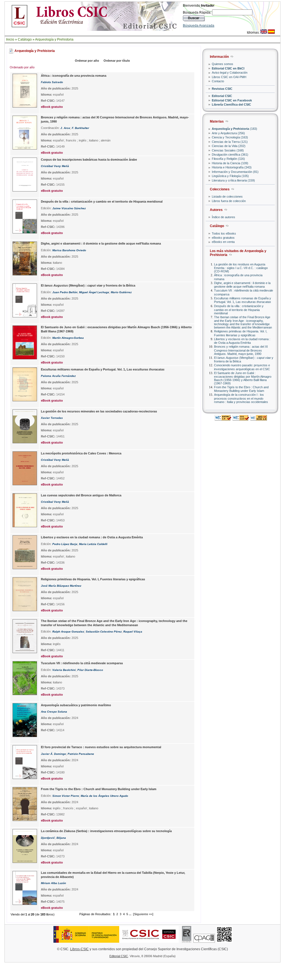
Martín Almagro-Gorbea (68, 337)
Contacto (218, 81)
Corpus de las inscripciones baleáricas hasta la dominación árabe (89, 159)
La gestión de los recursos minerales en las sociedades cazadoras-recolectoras (99, 411)
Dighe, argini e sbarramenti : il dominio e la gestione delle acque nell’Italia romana (242, 284)
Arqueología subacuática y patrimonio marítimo (76, 705)
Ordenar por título (117, 60)
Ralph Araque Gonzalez (68, 631)
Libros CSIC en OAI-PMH (229, 77)
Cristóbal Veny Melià (55, 166)
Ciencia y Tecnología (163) (230, 137)
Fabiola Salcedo (52, 82)
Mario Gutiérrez (121, 292)
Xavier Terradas (52, 417)
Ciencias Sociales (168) (228, 150)
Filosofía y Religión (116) (228, 158)
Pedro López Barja (64, 544)
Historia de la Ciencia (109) (230, 163)
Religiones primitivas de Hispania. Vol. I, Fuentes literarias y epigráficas (240, 333)
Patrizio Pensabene (81, 753)
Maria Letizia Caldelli (93, 544)
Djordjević (48, 837)
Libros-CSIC (79, 949)
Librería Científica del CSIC (231, 104)
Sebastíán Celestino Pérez (104, 631)
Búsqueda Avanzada (198, 26)
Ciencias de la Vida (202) (228, 146)
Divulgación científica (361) (230, 154)
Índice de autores (223, 217)
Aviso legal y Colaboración (229, 72)
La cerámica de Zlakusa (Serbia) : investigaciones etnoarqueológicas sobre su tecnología (106, 831)
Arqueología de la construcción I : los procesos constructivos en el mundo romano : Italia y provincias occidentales (241, 398)
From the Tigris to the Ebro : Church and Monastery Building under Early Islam (241, 388)
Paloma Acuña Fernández (58, 375)
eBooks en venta (223, 241)
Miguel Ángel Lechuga (94, 292)
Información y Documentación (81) (235, 171)
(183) (234, 128)
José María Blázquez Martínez (61, 585)
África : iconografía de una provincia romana (73, 75)
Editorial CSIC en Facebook (232, 100)
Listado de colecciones (227, 196)
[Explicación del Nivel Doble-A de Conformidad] (258, 419)
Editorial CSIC (222, 96)
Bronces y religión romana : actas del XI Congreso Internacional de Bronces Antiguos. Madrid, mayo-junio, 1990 (241, 350)
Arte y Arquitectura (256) (228, 133)
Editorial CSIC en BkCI (228, 68)
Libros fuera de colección (229, 201)
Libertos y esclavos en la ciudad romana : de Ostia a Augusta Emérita (242, 340)
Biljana (61, 837)
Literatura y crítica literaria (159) (233, 180)
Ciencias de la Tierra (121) (230, 141)
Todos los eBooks (224, 233)
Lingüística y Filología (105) (230, 176)
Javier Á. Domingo (53, 753)
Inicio (10, 39)
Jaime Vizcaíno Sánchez (69, 208)
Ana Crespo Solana (54, 711)
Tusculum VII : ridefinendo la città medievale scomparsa (82, 663)
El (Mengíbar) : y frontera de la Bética (88, 285)
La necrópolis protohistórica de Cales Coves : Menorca (81, 453)
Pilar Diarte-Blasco (90, 669)
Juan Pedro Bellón (64, 292)
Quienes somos (222, 64)
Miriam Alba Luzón (53, 883)
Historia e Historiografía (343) (232, 167)
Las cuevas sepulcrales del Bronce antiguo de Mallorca (81, 495)
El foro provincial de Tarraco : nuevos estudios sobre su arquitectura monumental (101, 747)
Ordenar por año (87, 60)
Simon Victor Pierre (65, 795)
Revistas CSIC (222, 88)
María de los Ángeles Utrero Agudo (104, 795)
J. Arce (65, 128)
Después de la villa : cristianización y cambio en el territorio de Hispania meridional (239, 309)
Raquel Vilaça (132, 631)
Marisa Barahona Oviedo (69, 250)
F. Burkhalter (80, 128)
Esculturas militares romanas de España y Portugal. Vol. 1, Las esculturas (242, 300)
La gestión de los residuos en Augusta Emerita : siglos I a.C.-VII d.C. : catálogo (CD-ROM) (241, 268)
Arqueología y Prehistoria (54, 39)
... (130, 914)
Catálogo (25, 39)
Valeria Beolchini (64, 669)
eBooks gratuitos (223, 237)
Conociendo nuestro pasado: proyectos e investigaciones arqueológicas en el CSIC (242, 367)
